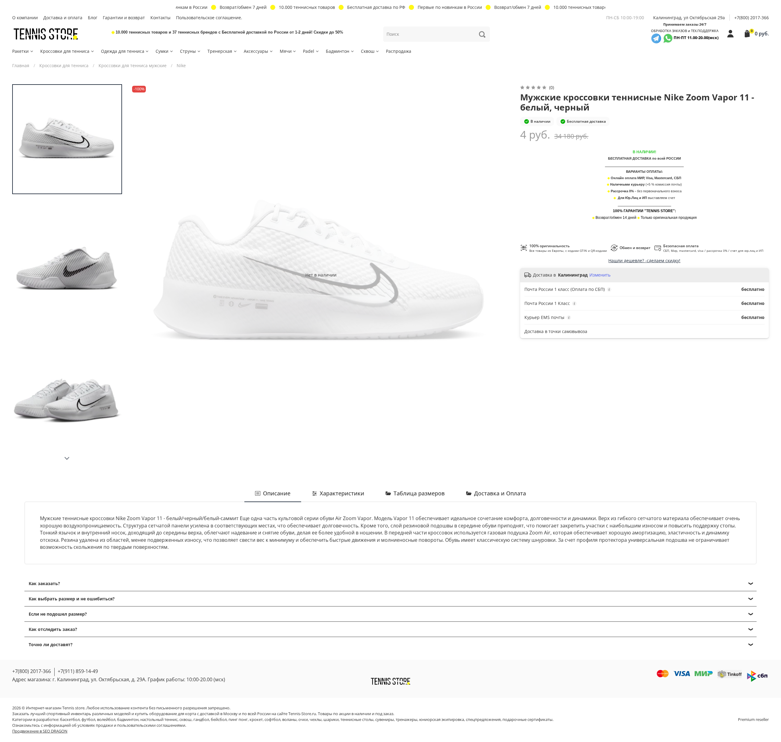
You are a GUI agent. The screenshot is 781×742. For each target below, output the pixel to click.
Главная (20, 65)
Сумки (162, 51)
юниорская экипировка (441, 719)
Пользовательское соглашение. (209, 17)
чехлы (316, 719)
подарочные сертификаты (527, 719)
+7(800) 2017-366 (751, 17)
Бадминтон (337, 51)
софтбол (272, 719)
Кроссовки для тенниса (64, 51)
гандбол (201, 719)
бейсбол (219, 719)
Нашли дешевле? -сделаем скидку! (644, 260)
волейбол (106, 719)
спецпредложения (483, 719)
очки (303, 719)
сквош (185, 719)
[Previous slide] (141, 274)
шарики (331, 719)
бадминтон (128, 719)
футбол (88, 719)
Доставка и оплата (62, 17)
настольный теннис (159, 719)
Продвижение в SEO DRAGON (39, 731)
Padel (308, 51)
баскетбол (70, 719)
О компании (25, 17)
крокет (256, 719)
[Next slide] (67, 458)
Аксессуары (256, 51)
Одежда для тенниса (122, 51)
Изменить (599, 275)
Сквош (367, 51)
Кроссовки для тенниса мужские (133, 65)
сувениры (384, 719)
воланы (289, 719)
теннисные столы (356, 719)
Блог (92, 17)
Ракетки (20, 51)
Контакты (160, 17)
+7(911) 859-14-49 (78, 671)
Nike (181, 65)
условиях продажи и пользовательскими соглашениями (131, 725)
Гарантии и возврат (124, 17)
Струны (188, 51)
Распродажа (398, 51)
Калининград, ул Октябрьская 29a (689, 17)
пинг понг (238, 719)
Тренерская (219, 51)
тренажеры (406, 719)
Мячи (286, 51)
